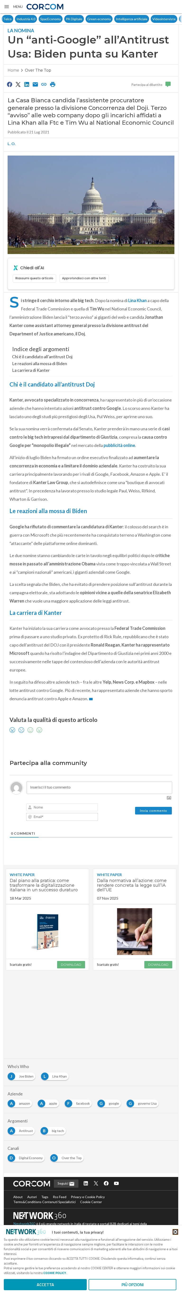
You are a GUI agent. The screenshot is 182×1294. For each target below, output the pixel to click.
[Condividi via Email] (35, 84)
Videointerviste (150, 19)
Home (13, 70)
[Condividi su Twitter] (18, 84)
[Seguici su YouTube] (116, 1184)
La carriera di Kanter (31, 370)
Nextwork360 (24, 1224)
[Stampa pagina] (52, 84)
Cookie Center (91, 1202)
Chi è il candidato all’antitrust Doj (42, 356)
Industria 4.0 (12, 19)
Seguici (63, 1183)
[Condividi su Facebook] (9, 84)
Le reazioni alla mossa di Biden (39, 363)
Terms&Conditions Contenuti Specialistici (44, 1202)
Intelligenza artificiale (118, 19)
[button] (13, 6)
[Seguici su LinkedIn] (86, 1184)
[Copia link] (44, 84)
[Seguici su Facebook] (106, 1184)
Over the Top (38, 70)
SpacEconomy (37, 19)
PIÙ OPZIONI (133, 1284)
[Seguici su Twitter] (96, 1184)
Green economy (86, 19)
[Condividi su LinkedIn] (27, 84)
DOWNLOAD (71, 964)
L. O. (12, 143)
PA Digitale (61, 19)
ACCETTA (45, 1284)
